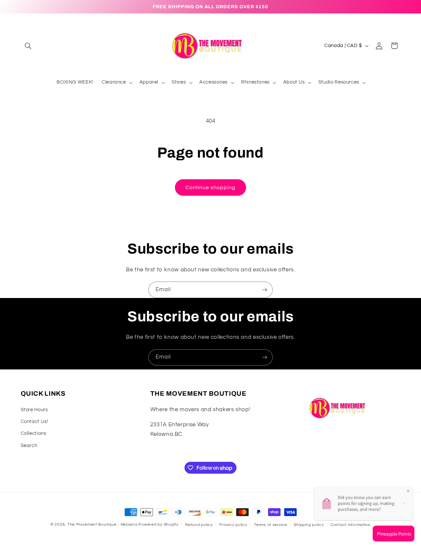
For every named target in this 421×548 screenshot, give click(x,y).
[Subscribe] (264, 290)
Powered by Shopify (158, 524)
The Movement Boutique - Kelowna (102, 524)
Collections (33, 433)
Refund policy (199, 525)
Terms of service (270, 525)
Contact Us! (34, 421)
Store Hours (34, 409)
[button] (28, 45)
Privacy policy (233, 525)
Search (29, 445)
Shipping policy (309, 525)
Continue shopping (211, 187)
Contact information (351, 525)
